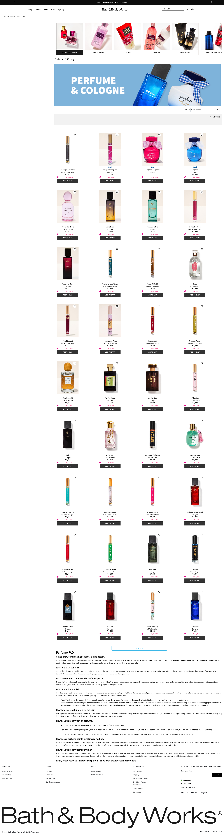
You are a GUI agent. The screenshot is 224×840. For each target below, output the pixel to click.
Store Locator (96, 771)
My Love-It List (7, 778)
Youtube (193, 792)
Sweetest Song (195, 455)
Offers (38, 10)
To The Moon (110, 398)
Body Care (21, 16)
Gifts (46, 10)
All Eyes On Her (152, 512)
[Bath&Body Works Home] (115, 9)
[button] (188, 9)
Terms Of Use (204, 831)
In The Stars (195, 398)
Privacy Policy (217, 831)
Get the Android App (53, 782)
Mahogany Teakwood (152, 455)
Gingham (195, 170)
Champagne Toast (110, 341)
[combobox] (173, 9)
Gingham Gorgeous (110, 170)
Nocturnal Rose (67, 284)
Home (6, 16)
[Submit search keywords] (162, 8)
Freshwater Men (152, 227)
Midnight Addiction (68, 170)
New (53, 10)
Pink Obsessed (68, 341)
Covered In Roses (68, 227)
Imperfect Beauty (67, 512)
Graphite (152, 569)
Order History (6, 775)
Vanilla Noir (152, 398)
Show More (139, 648)
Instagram (203, 792)
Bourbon (110, 626)
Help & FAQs (137, 771)
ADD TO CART (67, 181)
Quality (61, 10)
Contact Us (137, 792)
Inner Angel (152, 341)
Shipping (136, 775)
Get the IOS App (51, 778)
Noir (67, 455)
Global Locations (97, 774)
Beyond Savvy (68, 626)
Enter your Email (186, 771)
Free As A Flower (195, 341)
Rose (195, 284)
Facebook (185, 792)
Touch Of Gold (152, 284)
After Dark (110, 227)
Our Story (49, 771)
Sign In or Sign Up (8, 771)
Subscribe (217, 775)
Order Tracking (138, 788)
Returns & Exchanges (140, 778)
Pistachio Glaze (110, 569)
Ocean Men (195, 569)
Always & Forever (110, 512)
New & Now (50, 775)
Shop (30, 10)
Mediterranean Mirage (110, 284)
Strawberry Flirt (67, 569)
